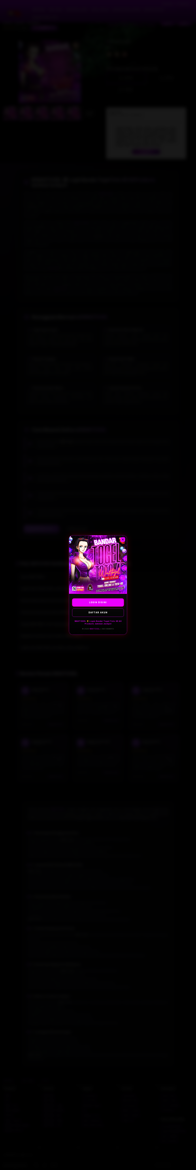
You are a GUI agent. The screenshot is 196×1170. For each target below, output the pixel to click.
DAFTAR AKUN (98, 612)
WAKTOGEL (95, 629)
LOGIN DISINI (98, 602)
